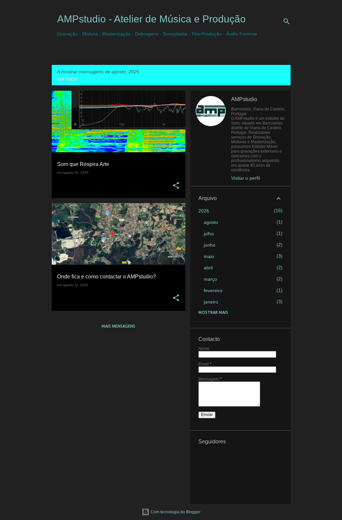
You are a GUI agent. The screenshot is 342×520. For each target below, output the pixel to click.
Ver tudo (67, 79)
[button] (176, 185)
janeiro (211, 302)
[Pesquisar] (287, 21)
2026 (203, 210)
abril (208, 267)
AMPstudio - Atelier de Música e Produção (151, 18)
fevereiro (213, 290)
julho (209, 233)
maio (209, 256)
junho (209, 245)
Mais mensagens (118, 326)
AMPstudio (244, 99)
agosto (211, 222)
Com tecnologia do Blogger (175, 512)
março (210, 279)
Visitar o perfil (245, 178)
